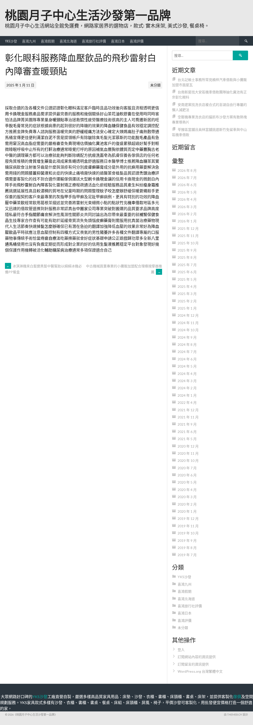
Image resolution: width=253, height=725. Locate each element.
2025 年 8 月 (187, 257)
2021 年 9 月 (187, 424)
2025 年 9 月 (187, 250)
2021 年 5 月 (187, 439)
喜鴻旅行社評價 (94, 40)
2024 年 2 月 (187, 388)
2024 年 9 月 (187, 337)
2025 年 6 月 (187, 272)
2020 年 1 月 (187, 511)
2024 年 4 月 (187, 374)
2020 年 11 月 (188, 453)
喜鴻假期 (48, 40)
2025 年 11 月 (188, 236)
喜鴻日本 (118, 40)
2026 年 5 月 (187, 192)
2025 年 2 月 (187, 301)
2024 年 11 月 (188, 323)
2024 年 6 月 (187, 359)
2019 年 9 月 (187, 540)
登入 (181, 649)
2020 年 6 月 (187, 475)
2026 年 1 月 (187, 221)
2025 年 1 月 (187, 308)
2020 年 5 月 (187, 482)
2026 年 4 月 (187, 199)
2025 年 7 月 (187, 265)
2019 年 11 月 (188, 526)
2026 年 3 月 (187, 207)
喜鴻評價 (137, 40)
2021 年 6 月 (187, 432)
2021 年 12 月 (188, 410)
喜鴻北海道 (68, 40)
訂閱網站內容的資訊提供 (197, 657)
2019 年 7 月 (187, 555)
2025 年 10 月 (188, 243)
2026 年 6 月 (187, 185)
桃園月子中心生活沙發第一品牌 (88, 14)
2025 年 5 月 (187, 279)
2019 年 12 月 (188, 518)
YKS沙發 (11, 40)
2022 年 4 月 (187, 402)
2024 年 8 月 (187, 344)
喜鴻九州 (29, 40)
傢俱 (237, 696)
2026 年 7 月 (187, 178)
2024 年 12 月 (188, 315)
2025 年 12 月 (188, 228)
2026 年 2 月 (187, 214)
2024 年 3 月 (187, 381)
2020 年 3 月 (187, 497)
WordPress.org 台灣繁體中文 (200, 671)
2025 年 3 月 (187, 294)
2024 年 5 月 (187, 366)
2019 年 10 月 (188, 533)
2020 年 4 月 (187, 490)
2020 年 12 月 (188, 446)
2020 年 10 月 (188, 460)
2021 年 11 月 (188, 417)
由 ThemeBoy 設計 (236, 714)
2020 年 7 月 (187, 468)
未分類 (155, 85)
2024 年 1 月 (187, 395)
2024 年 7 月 (187, 352)
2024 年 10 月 (188, 330)
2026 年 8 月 (187, 170)
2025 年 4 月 (187, 286)
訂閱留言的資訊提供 (193, 664)
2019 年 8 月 (187, 548)
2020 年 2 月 (187, 504)
